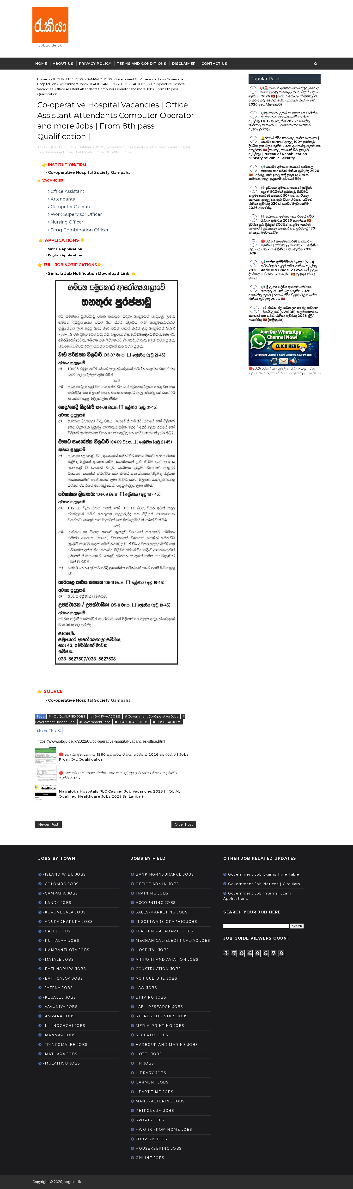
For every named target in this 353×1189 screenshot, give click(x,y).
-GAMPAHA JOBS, (91, 147)
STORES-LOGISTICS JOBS (162, 1016)
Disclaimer (184, 63)
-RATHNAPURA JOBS (64, 969)
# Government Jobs (94, 722)
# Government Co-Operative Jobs (151, 716)
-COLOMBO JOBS (61, 884)
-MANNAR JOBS (59, 1035)
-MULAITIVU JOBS (61, 1063)
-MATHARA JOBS (60, 1054)
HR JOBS (145, 1063)
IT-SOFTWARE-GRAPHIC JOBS (166, 921)
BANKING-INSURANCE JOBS (165, 874)
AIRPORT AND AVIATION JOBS (167, 959)
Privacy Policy (95, 63)
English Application (65, 255)
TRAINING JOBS (152, 893)
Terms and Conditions (141, 63)
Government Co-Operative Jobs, (131, 147)
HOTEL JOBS (149, 1054)
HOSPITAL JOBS (152, 950)
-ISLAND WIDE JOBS (64, 874)
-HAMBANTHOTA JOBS (66, 950)
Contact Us (214, 63)
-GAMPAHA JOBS (60, 893)
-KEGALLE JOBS (59, 997)
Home (41, 63)
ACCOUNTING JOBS (156, 903)
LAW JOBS (146, 988)
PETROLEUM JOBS (155, 1110)
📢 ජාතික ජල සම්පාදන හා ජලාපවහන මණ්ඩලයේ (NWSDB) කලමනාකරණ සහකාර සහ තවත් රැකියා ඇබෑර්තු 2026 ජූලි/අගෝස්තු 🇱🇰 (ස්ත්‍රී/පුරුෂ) (283, 314)
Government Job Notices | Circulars (264, 884)
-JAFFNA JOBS (58, 988)
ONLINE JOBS (150, 1158)
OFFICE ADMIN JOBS (157, 884)
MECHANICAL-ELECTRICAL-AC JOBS (173, 940)
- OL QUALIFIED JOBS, (59, 147)
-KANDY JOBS (57, 903)
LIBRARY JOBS (151, 1073)
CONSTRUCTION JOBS (158, 969)
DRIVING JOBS (151, 997)
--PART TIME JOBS (154, 1092)
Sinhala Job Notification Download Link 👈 (91, 273)
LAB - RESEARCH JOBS (159, 1007)
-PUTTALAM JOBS (61, 940)
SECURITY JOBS (152, 1035)
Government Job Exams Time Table (263, 874)
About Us (63, 63)
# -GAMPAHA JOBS (105, 716)
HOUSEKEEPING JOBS (159, 1148)
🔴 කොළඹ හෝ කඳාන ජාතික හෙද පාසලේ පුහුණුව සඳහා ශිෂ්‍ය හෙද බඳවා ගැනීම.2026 (118, 775)
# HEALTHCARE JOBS (131, 722)
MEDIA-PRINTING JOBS (160, 1026)
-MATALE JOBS (58, 959)
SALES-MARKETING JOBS (162, 912)
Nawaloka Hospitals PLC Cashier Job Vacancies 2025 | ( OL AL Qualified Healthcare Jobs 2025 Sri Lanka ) (120, 794)
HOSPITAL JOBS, (118, 152)
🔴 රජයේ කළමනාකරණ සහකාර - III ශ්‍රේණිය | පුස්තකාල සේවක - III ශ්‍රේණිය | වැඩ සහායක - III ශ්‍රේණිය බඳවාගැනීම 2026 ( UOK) (284, 247)
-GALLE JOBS (57, 931)
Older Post (184, 824)
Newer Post (48, 824)
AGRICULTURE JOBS (156, 978)
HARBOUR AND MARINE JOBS (167, 1044)
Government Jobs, (58, 152)
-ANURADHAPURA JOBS (68, 921)
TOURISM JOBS (151, 1139)
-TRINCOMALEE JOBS (65, 1044)
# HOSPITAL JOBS (167, 722)
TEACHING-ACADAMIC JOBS (164, 931)
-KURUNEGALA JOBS (64, 912)
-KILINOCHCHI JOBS (64, 1026)
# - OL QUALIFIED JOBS (67, 716)
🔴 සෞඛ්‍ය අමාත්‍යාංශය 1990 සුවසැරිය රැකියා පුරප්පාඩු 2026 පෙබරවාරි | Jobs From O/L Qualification (124, 757)
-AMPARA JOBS (59, 1016)
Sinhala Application (65, 249)
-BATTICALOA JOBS (63, 978)
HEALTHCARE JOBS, (89, 152)
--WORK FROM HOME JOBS (164, 1129)
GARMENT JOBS (152, 1082)
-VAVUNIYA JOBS (60, 1007)
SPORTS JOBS (150, 1120)
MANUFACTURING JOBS (160, 1101)
